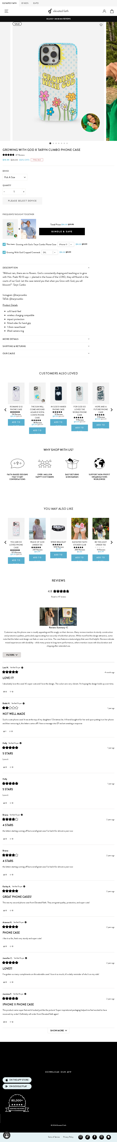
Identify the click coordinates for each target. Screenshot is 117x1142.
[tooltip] (67, 627)
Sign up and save (58, 1117)
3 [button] (56, 143)
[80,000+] (17, 1111)
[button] (14, 155)
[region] (58, 616)
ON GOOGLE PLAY (18, 1086)
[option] (58, 18)
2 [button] (53, 143)
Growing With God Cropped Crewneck (23, 252)
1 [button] (50, 143)
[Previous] (6, 410)
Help (58, 1065)
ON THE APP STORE (18, 1079)
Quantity (7, 185)
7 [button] (67, 143)
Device (6, 171)
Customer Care (58, 1055)
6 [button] (64, 143)
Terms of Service (54, 1137)
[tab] (46, 267)
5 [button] (61, 143)
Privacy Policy (68, 1137)
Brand (58, 1046)
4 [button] (59, 143)
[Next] (111, 410)
